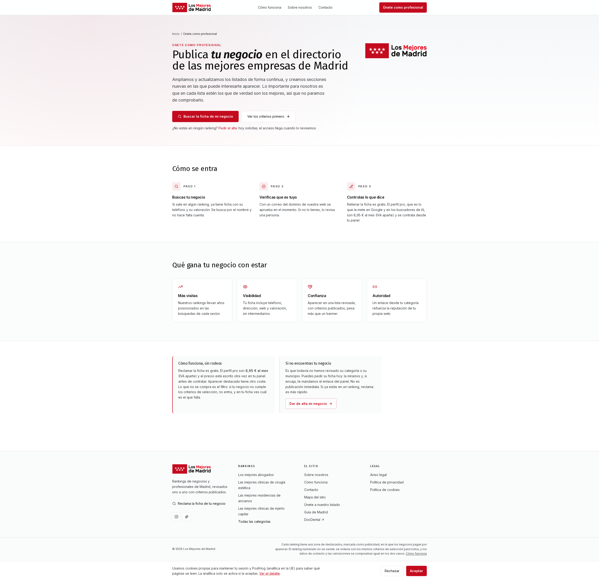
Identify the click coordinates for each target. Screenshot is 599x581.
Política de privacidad (387, 482)
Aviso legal (378, 475)
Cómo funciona (269, 7)
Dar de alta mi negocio (308, 404)
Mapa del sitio (315, 497)
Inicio (175, 34)
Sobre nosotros (300, 7)
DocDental (312, 520)
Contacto (325, 7)
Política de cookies (385, 490)
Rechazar (392, 571)
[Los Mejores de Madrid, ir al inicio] (191, 7)
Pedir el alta (228, 128)
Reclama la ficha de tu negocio (202, 503)
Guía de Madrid (316, 512)
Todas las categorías (254, 521)
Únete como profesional (403, 7)
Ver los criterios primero (265, 116)
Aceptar (416, 571)
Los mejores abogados (256, 475)
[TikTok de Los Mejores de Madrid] (187, 516)
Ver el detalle (269, 573)
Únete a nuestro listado (322, 505)
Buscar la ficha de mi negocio (208, 116)
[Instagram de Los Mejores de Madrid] (176, 516)
